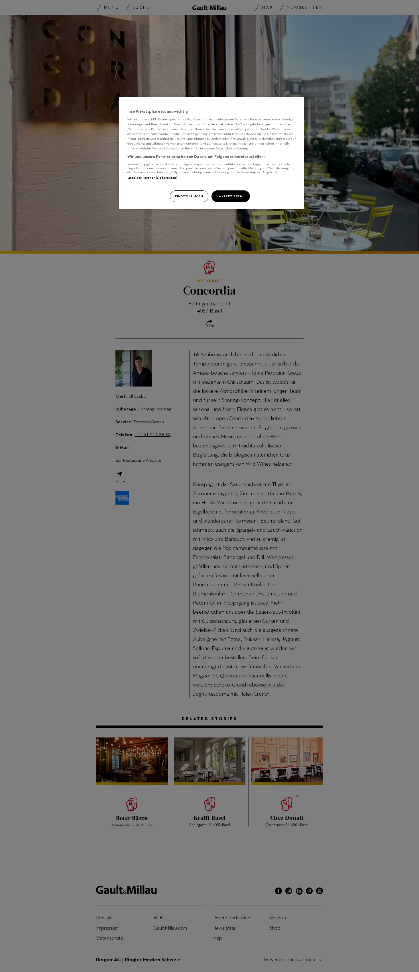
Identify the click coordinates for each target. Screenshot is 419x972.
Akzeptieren (230, 196)
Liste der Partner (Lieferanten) (152, 178)
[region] (211, 153)
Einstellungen (189, 196)
